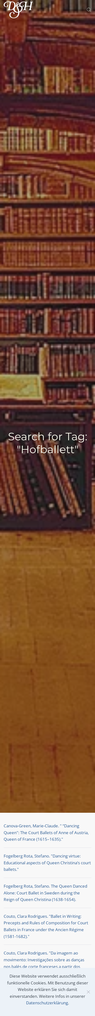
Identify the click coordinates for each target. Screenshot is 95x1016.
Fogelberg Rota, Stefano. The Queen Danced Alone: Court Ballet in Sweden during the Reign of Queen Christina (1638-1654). (45, 892)
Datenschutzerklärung (47, 1003)
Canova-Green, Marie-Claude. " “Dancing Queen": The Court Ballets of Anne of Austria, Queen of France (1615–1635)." (46, 832)
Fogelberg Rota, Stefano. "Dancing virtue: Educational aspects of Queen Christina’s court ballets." (47, 862)
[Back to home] (18, 9)
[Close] (88, 992)
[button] (88, 9)
